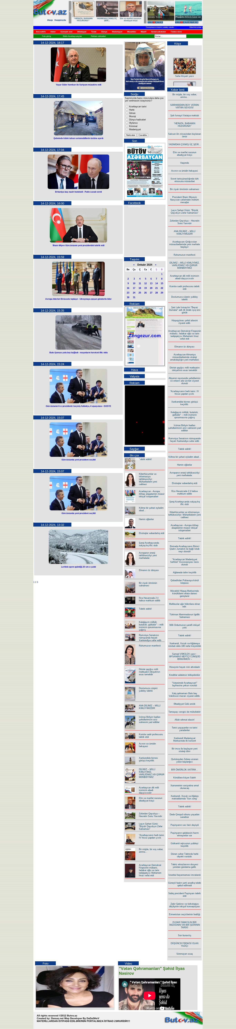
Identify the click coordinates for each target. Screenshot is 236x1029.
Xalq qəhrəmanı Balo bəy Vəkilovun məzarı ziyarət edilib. (184, 694)
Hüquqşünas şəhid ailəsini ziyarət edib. (185, 321)
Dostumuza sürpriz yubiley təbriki (148, 27)
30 (128, 297)
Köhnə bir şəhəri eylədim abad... (184, 457)
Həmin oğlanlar (146, 519)
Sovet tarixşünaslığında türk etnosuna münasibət (185, 180)
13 (151, 283)
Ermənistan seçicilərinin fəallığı (184, 914)
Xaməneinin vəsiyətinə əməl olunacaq (185, 786)
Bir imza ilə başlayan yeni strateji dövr (184, 750)
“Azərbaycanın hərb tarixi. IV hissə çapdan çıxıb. (152, 836)
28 (156, 292)
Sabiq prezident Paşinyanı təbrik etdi (184, 894)
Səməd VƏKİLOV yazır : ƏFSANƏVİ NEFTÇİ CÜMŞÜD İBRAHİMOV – (184, 656)
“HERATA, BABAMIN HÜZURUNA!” (184, 124)
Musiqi (132, 116)
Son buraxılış (184, 935)
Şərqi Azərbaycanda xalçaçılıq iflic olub (149, 544)
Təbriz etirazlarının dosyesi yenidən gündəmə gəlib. (184, 865)
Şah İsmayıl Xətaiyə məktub (133, 19)
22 (162, 288)
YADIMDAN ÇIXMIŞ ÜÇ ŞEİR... (184, 144)
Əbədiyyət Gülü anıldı (184, 704)
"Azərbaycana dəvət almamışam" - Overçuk (186, 18)
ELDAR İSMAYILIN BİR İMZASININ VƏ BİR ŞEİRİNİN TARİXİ (184, 925)
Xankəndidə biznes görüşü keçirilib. (148, 759)
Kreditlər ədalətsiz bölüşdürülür (184, 675)
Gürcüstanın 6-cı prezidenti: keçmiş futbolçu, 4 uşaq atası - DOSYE (78, 406)
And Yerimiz (153, 17)
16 (128, 288)
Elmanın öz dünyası (149, 570)
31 (134, 297)
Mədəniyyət (135, 129)
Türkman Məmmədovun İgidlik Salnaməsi (184, 615)
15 (162, 283)
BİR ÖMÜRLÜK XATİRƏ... (184, 769)
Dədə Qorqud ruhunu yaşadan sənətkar (184, 815)
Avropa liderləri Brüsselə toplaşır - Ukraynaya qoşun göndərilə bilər (78, 299)
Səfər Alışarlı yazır (184, 70)
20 (151, 288)
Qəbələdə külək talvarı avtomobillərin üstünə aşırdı (78, 138)
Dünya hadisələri (137, 119)
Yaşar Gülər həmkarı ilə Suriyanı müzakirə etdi (78, 85)
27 (151, 292)
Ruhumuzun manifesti (150, 645)
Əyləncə (133, 123)
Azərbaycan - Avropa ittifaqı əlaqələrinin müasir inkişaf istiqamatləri (151, 494)
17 (134, 288)
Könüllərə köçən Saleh (184, 777)
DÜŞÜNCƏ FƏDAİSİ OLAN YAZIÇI (184, 944)
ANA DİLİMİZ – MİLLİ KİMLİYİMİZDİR (150, 706)
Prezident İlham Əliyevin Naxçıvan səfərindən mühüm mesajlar (184, 200)
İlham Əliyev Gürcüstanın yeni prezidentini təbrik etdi (78, 245)
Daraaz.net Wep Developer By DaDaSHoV (75, 1018)
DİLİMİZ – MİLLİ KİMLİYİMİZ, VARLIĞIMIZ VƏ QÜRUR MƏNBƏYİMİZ (151, 773)
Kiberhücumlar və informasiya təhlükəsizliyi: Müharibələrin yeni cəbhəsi (148, 479)
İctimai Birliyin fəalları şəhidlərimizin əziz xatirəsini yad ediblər (150, 719)
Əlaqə (50, 20)
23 (128, 292)
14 (156, 283)
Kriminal (133, 126)
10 (134, 283)
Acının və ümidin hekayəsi (147, 745)
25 (140, 292)
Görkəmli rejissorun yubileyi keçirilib (184, 844)
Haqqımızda (60, 20)
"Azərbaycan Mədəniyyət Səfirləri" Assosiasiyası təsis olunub (184, 562)
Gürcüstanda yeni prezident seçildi (79, 460)
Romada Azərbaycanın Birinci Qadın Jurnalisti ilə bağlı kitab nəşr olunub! (184, 549)
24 (134, 292)
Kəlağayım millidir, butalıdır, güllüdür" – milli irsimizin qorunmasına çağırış (151, 626)
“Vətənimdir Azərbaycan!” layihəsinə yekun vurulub (184, 684)
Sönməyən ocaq (184, 954)
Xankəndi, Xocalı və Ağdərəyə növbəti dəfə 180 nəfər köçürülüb (184, 644)
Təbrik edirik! (145, 459)
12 (145, 283)
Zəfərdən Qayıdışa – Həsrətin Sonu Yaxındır (150, 814)
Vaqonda (184, 163)
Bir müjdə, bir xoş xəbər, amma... (86, 19)
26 (145, 292)
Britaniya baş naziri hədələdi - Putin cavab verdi (78, 192)
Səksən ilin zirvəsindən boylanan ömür (184, 135)
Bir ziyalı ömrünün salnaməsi (148, 584)
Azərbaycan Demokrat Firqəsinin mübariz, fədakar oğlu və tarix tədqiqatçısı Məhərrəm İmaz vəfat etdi (150, 870)
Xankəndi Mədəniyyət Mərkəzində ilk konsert (184, 739)
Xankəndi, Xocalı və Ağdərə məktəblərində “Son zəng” (185, 797)
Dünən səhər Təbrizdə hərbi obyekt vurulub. (184, 855)
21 (156, 288)
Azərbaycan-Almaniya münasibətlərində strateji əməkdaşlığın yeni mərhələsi (184, 357)
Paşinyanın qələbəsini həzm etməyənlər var (185, 834)
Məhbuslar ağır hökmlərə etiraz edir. (184, 605)
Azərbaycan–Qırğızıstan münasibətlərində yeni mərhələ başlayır (184, 244)
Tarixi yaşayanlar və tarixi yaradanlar (184, 729)
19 (145, 288)
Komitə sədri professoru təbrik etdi (184, 287)
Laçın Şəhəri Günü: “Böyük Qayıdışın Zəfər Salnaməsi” (150, 826)
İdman (132, 113)
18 (140, 288)
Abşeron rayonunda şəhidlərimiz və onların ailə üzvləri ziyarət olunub (185, 381)
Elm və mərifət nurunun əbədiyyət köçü (150, 799)
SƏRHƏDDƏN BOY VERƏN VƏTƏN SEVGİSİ (110, 19)
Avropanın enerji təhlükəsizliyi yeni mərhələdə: (148, 555)
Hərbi (131, 110)
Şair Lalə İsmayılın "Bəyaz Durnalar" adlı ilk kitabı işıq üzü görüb (184, 310)
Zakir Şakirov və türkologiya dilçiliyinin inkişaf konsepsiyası (184, 905)
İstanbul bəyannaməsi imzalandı (184, 875)
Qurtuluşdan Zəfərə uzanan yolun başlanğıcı (184, 760)
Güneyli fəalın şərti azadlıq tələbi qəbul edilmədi (184, 884)
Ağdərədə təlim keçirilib (184, 572)
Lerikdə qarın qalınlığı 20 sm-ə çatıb (78, 567)
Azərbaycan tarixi (138, 106)
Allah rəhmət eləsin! (185, 719)
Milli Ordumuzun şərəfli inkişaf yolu (184, 626)
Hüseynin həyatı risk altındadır (184, 667)
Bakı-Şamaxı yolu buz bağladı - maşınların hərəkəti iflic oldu (78, 352)
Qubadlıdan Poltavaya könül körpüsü (185, 581)
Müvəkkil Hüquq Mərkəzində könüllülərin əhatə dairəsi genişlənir (184, 593)
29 (162, 292)
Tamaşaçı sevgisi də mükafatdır (184, 712)
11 (140, 283)
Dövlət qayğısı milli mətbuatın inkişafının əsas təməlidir (149, 672)
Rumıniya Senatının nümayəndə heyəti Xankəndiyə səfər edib (150, 638)
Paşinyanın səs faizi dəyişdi (185, 825)
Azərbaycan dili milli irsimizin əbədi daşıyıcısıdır (149, 790)
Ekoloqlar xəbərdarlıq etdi (151, 533)
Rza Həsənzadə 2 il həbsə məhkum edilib (149, 599)
